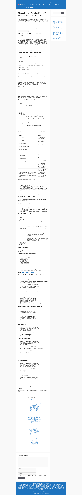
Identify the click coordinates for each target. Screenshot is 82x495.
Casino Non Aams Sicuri (34, 427)
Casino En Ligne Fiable (29, 7)
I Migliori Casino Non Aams (34, 423)
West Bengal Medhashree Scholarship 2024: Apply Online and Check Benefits (58, 37)
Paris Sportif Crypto (51, 4)
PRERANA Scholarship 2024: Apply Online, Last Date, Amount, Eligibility (57, 26)
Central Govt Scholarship (47, 2)
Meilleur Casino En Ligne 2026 (34, 438)
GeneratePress (47, 493)
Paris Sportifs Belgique (34, 404)
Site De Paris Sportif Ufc (34, 410)
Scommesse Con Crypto (34, 416)
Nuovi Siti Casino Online (34, 430)
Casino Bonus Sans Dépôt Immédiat (31, 4)
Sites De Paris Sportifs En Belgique (34, 400)
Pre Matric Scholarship (38, 2)
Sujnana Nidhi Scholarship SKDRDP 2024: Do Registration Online (58, 22)
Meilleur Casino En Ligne (42, 4)
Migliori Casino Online (34, 442)
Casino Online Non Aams (34, 406)
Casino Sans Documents (34, 409)
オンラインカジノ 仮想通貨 (34, 431)
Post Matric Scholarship (29, 2)
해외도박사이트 (34, 432)
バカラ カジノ (34, 412)
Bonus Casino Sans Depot (34, 418)
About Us (34, 483)
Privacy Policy (47, 483)
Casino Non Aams (34, 399)
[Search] (62, 13)
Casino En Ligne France (34, 433)
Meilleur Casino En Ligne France (34, 421)
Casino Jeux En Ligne (34, 415)
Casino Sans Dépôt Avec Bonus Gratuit (34, 419)
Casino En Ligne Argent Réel (34, 445)
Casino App (34, 405)
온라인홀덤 (34, 420)
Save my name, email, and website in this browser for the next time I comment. (32, 475)
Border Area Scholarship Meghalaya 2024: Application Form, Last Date (58, 33)
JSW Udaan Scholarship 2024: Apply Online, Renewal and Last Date (58, 29)
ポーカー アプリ (34, 444)
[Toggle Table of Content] (27, 31)
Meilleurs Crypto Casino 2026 (34, 429)
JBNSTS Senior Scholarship (27, 50)
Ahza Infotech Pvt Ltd (49, 491)
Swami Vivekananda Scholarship (28, 272)
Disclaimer (42, 483)
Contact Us (38, 483)
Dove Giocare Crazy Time (34, 408)
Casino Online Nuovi (34, 439)
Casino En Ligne (57, 4)
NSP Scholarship (55, 2)
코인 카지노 (34, 440)
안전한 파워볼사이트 (34, 411)
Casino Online (34, 428)
